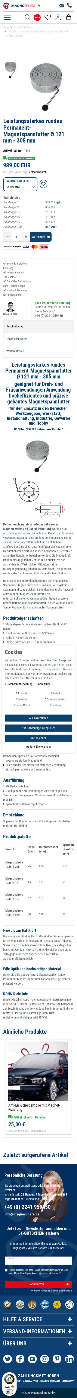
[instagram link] (44, 1359)
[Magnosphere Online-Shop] (22, 5)
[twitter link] (7, 1359)
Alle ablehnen (38, 738)
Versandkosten (38, 172)
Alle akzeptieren (38, 717)
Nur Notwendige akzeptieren (38, 728)
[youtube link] (32, 1359)
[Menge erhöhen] (25, 236)
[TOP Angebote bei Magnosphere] (37, 17)
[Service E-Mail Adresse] (61, 5)
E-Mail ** (12, 1258)
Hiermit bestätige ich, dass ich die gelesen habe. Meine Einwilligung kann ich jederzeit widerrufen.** (38, 1272)
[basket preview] (68, 17)
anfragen (51, 226)
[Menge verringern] (7, 236)
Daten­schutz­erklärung (20, 684)
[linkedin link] (69, 1359)
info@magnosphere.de (22, 1214)
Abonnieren (37, 1284)
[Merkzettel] (47, 17)
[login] (58, 17)
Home (6, 27)
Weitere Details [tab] (15, 351)
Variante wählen (18, 181)
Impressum (43, 684)
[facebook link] (20, 1359)
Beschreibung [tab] (14, 326)
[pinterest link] (57, 1359)
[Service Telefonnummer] (69, 5)
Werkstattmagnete (23, 27)
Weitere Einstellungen (39, 746)
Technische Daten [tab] (16, 339)
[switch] (9, 1392)
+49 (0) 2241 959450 (49, 315)
